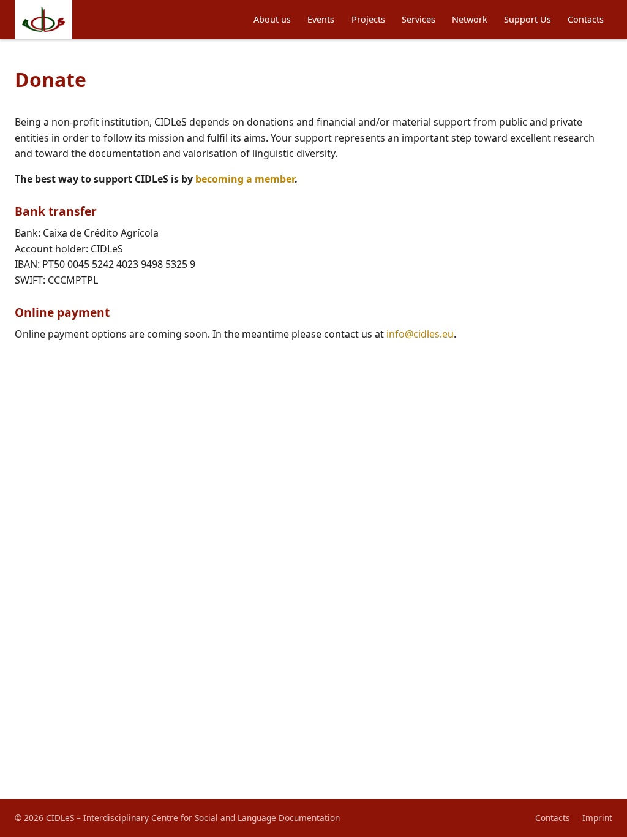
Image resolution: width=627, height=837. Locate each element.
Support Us (527, 19)
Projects (368, 19)
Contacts (586, 19)
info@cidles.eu (420, 334)
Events (320, 19)
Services (418, 19)
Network (469, 19)
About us (272, 19)
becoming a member (245, 179)
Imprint (597, 818)
